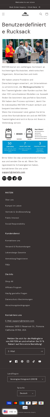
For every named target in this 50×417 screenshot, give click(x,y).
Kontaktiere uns (12, 240)
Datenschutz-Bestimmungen (19, 299)
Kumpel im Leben (13, 206)
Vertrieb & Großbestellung (18, 212)
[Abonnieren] (42, 351)
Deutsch (23, 393)
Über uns (9, 200)
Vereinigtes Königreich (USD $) (23, 379)
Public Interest (12, 218)
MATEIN (21, 412)
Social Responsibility (15, 224)
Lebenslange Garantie (15, 252)
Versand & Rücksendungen (18, 246)
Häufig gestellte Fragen (16, 293)
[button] (3, 14)
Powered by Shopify (30, 412)
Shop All (9, 281)
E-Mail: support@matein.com (19, 321)
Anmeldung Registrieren (16, 258)
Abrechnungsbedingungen (17, 305)
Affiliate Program (13, 287)
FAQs (7, 264)
